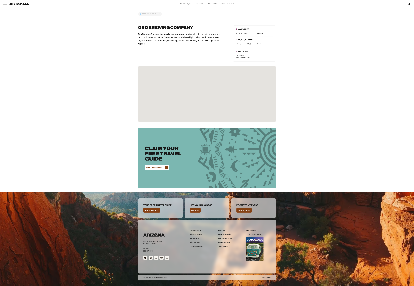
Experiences (200, 4)
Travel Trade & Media (253, 234)
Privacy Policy (266, 277)
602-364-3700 (148, 251)
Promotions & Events (225, 238)
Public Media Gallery (225, 234)
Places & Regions (186, 4)
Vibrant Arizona (195, 230)
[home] (19, 4)
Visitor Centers (223, 246)
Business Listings (224, 242)
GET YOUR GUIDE (152, 210)
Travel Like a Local (227, 4)
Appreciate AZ (251, 230)
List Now (195, 210)
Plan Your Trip (212, 4)
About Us (221, 230)
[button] (186, 4)
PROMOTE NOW (244, 210)
